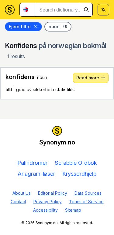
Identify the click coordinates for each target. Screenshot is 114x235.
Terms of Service (86, 201)
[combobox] (63, 10)
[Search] (86, 10)
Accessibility (45, 210)
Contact (18, 201)
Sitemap (73, 210)
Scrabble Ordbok (76, 163)
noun (58, 26)
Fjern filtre (20, 26)
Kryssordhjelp (79, 173)
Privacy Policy (47, 201)
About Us (21, 193)
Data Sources (88, 193)
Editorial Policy (52, 193)
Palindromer (32, 163)
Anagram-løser (36, 173)
